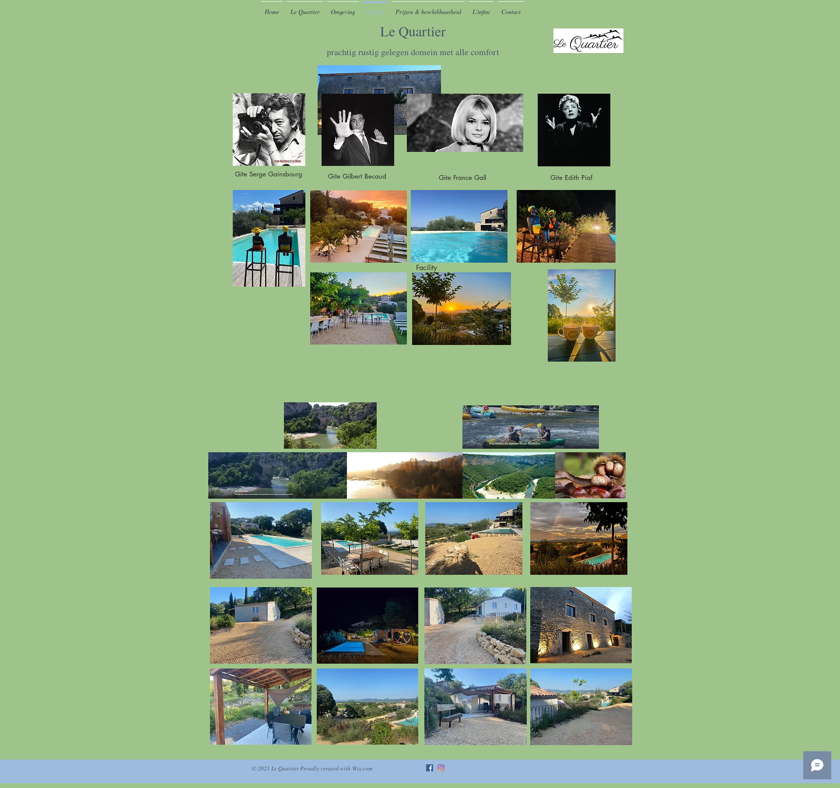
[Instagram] (441, 767)
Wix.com (362, 768)
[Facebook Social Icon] (429, 767)
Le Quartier (413, 39)
